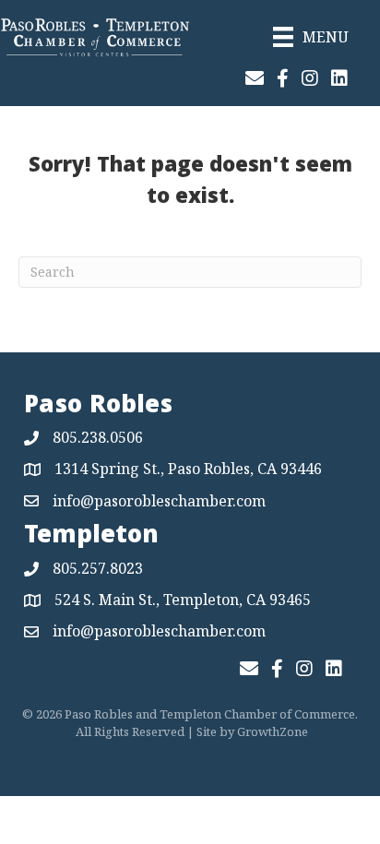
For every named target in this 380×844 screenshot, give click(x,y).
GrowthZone (272, 731)
